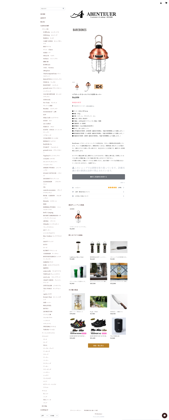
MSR (44, 204)
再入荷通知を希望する (99, 177)
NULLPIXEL (47, 305)
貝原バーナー (47, 302)
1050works (46, 99)
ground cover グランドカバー (52, 88)
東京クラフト (47, 46)
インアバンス (47, 91)
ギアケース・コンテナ (49, 384)
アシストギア (47, 378)
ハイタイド (46, 320)
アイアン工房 (47, 314)
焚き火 (45, 345)
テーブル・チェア (48, 348)
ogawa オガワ (47, 294)
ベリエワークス (47, 165)
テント (45, 339)
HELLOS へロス (48, 55)
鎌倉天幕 (45, 61)
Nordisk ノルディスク (50, 108)
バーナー (45, 360)
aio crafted (47, 124)
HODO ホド (47, 121)
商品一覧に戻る (98, 345)
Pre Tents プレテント (50, 102)
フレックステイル (48, 227)
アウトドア (45, 336)
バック (45, 397)
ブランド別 (45, 29)
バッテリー (46, 372)
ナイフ (45, 381)
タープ (45, 342)
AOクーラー (47, 230)
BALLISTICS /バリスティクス (52, 79)
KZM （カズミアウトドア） (51, 265)
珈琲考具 (45, 268)
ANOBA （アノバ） (49, 221)
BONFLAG (46, 64)
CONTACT (44, 410)
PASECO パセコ (48, 127)
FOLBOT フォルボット (50, 147)
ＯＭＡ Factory (48, 67)
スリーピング (47, 369)
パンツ (45, 403)
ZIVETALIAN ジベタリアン (52, 285)
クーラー (45, 357)
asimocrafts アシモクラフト (52, 271)
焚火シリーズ (47, 400)
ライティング (47, 363)
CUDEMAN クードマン (51, 253)
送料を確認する (90, 106)
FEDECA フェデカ (49, 82)
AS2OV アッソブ (48, 241)
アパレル (45, 387)
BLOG (42, 22)
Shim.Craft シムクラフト (51, 117)
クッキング (46, 351)
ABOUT (43, 18)
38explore (46, 70)
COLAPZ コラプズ (49, 158)
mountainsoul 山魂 (49, 111)
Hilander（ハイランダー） (51, 224)
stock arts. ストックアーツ (51, 277)
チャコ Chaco (48, 49)
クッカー (45, 366)
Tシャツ (45, 394)
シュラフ (45, 375)
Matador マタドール (50, 201)
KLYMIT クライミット (50, 250)
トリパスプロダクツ (49, 233)
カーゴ (45, 247)
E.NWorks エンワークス (51, 32)
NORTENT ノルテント (50, 85)
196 (45, 187)
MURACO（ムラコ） (49, 141)
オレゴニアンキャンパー (50, 162)
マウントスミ (47, 323)
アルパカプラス (47, 317)
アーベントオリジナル (48, 333)
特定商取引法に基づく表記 (91, 410)
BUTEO (45, 308)
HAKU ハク (47, 52)
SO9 (44, 114)
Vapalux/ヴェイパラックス (51, 155)
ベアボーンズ (47, 135)
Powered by (96, 416)
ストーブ (45, 354)
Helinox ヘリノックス (50, 58)
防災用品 (44, 406)
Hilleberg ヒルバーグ (50, 35)
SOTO (45, 244)
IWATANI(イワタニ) (49, 326)
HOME (42, 14)
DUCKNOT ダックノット (51, 178)
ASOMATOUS (47, 311)
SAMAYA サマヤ (48, 262)
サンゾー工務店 (47, 105)
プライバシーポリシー (75, 410)
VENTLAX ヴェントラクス (51, 274)
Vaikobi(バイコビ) (48, 329)
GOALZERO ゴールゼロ (51, 138)
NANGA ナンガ (48, 38)
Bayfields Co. (47, 144)
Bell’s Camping (48, 212)
